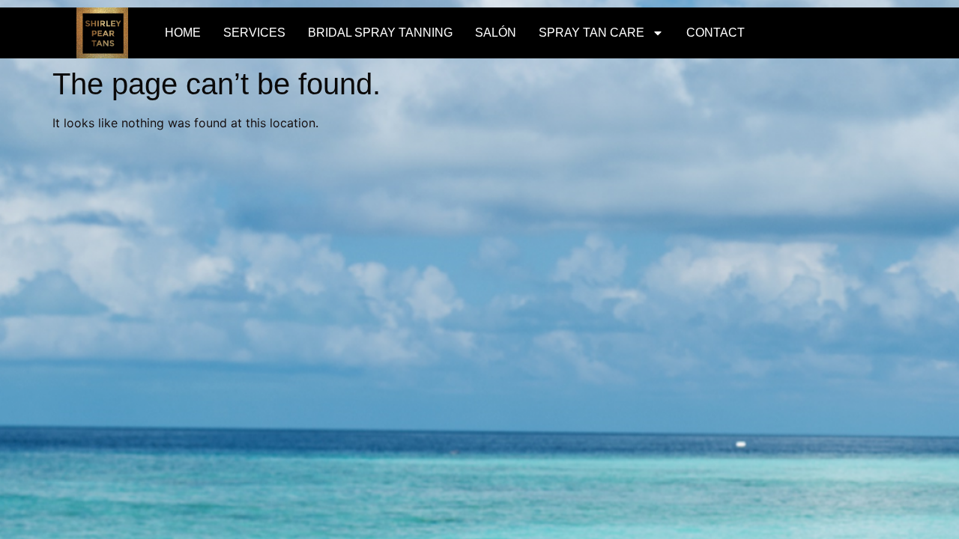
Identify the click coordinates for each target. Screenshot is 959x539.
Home (183, 32)
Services (254, 32)
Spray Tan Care (591, 32)
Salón (495, 32)
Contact (715, 32)
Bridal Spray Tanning (380, 32)
